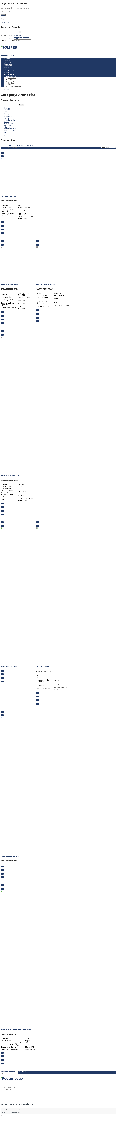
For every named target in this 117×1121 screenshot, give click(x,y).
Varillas (6, 69)
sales (30, 145)
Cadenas (11, 81)
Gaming (24, 145)
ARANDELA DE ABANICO (45, 284)
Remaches (8, 67)
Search (21, 104)
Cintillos (11, 83)
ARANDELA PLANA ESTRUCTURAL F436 (16, 1029)
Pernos (7, 59)
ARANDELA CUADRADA (9, 284)
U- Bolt (10, 79)
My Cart (4, 55)
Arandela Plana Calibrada (10, 856)
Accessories (3, 145)
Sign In (6, 52)
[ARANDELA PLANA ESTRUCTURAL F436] (18, 958)
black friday (14, 145)
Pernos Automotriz (15, 86)
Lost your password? (8, 22)
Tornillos (7, 62)
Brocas (6, 73)
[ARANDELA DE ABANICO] (54, 263)
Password (4, 12)
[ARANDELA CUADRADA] (18, 263)
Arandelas (8, 66)
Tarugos (11, 85)
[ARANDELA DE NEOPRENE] (18, 404)
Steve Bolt (12, 78)
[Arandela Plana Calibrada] (18, 785)
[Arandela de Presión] (18, 595)
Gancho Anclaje (10, 71)
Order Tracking (6, 38)
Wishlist (15, 38)
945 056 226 (16, 35)
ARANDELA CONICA (8, 196)
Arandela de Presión (9, 667)
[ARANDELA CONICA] (18, 175)
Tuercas (7, 60)
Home (6, 90)
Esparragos (8, 64)
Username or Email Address (11, 8)
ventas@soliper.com (21, 37)
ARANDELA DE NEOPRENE (10, 475)
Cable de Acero (10, 74)
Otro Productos (10, 76)
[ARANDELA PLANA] (54, 595)
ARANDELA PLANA (43, 667)
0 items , (12, 55)
